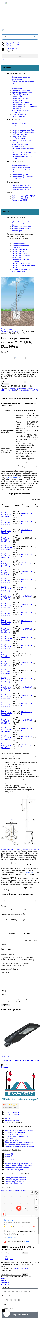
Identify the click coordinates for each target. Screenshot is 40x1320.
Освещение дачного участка (22, 242)
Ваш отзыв (5, 973)
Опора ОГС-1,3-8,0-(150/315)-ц (6, 696)
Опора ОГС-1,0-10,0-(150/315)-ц (6, 688)
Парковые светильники (21, 167)
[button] (20, 56)
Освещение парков (19, 252)
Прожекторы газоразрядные (22, 169)
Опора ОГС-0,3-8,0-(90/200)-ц (6, 514)
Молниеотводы (18, 146)
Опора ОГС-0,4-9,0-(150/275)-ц (6, 580)
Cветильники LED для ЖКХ (23, 104)
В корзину (5, 384)
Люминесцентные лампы (21, 187)
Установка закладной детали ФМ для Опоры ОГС (20, 849)
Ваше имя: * (6, 1287)
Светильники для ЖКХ (21, 175)
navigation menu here (20, 1268)
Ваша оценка (6, 969)
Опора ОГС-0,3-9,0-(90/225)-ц (6, 531)
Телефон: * (6, 1296)
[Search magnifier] (35, 36)
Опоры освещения (14, 331)
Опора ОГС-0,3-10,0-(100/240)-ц (6, 547)
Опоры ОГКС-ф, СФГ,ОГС (27, 390)
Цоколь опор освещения (21, 154)
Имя (3, 991)
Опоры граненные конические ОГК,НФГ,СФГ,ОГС (23, 134)
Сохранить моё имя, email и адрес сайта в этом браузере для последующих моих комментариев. (20, 1000)
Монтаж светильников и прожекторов (21, 230)
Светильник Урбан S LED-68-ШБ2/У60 (20, 1060)
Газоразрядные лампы (20, 189)
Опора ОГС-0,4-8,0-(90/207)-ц (6, 555)
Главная (4, 331)
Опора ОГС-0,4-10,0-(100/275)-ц (6, 589)
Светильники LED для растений (24, 106)
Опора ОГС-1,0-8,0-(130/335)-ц (6, 655)
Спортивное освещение (21, 91)
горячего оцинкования (14, 478)
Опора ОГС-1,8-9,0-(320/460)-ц (6, 729)
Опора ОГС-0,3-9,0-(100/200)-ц (6, 539)
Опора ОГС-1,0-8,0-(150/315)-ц (6, 663)
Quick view (5, 1056)
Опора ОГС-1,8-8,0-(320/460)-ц (6, 721)
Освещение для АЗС (20, 250)
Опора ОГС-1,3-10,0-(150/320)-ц (6, 713)
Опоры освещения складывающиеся (19, 138)
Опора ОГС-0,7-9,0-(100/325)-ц (6, 622)
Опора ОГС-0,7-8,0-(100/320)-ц (6, 605)
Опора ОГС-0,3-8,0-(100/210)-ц (6, 522)
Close (3, 60)
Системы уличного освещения (23, 129)
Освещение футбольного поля (23, 265)
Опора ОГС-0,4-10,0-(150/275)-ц (6, 597)
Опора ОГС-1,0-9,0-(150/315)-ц (6, 680)
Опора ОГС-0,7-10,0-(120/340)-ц (6, 638)
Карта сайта (6, 1188)
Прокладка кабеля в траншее (23, 221)
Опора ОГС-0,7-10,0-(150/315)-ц (6, 646)
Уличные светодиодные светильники (21, 78)
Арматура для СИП (19, 200)
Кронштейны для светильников (24, 152)
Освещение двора (18, 244)
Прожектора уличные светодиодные (20, 84)
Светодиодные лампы (20, 185)
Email (3, 995)
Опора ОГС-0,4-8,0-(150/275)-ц (6, 564)
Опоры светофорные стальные (23, 131)
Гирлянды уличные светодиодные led (19, 115)
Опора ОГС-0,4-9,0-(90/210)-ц (6, 572)
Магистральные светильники (23, 81)
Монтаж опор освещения (21, 227)
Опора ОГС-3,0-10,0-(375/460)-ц (6, 746)
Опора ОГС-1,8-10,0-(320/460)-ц (6, 737)
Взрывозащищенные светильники (20, 96)
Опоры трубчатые (19, 123)
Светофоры (16, 108)
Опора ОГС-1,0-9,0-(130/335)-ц (6, 671)
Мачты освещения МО (20, 144)
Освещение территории (21, 263)
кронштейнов (31, 872)
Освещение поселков (20, 253)
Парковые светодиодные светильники (21, 88)
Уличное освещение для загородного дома (21, 270)
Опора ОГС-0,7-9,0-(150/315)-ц (6, 630)
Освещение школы (19, 267)
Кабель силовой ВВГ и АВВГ (23, 196)
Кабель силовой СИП (20, 198)
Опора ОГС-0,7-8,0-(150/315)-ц (6, 613)
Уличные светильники (20, 165)
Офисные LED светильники (22, 102)
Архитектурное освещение (22, 93)
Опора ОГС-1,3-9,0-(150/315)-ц (6, 704)
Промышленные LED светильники (20, 99)
